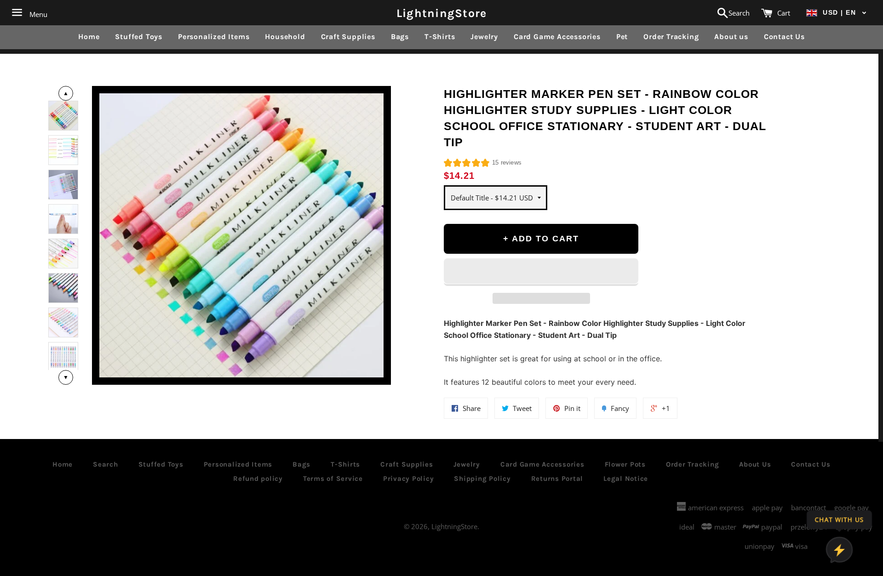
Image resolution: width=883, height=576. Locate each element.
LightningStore (441, 12)
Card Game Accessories (557, 36)
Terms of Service (333, 478)
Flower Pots (625, 464)
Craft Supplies (348, 36)
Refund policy (258, 478)
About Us (755, 464)
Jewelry (484, 36)
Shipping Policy (482, 478)
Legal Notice (625, 478)
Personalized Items (213, 36)
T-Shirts (439, 36)
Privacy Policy (408, 478)
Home (88, 36)
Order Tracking (671, 36)
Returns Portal (557, 478)
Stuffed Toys (138, 36)
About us (731, 36)
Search (105, 464)
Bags (400, 36)
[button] (836, 12)
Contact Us (784, 36)
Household (285, 36)
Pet (622, 36)
